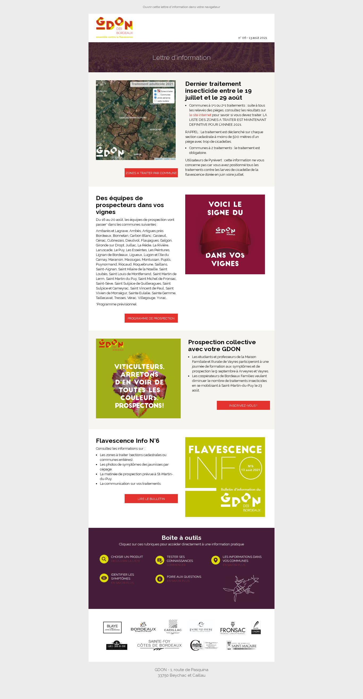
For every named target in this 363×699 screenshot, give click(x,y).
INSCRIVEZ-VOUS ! (243, 405)
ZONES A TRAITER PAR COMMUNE (151, 173)
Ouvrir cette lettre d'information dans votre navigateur (181, 7)
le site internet (200, 115)
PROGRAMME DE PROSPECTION (151, 318)
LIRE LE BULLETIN (151, 499)
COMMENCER (176, 564)
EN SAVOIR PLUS (122, 582)
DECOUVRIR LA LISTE (125, 560)
